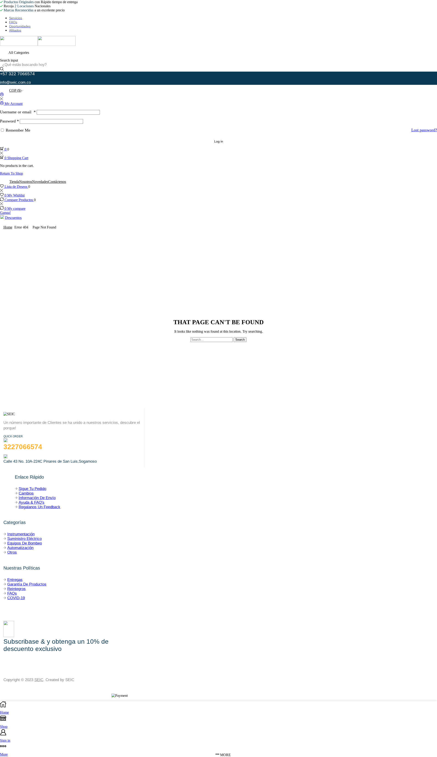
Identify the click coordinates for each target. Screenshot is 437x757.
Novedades (40, 182)
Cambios (26, 493)
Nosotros (25, 182)
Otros (12, 552)
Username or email (18, 112)
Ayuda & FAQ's (31, 502)
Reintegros (16, 589)
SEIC (38, 680)
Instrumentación (21, 534)
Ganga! (5, 213)
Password (9, 121)
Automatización (20, 548)
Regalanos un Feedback (39, 507)
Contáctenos (57, 182)
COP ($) (15, 90)
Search (240, 339)
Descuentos (13, 218)
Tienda (14, 182)
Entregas (15, 580)
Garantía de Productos (26, 584)
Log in (218, 141)
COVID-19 (16, 598)
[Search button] (2, 69)
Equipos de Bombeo (24, 543)
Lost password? (424, 130)
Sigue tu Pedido (32, 489)
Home (7, 227)
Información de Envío (37, 498)
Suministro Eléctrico (24, 539)
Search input (9, 60)
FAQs (12, 593)
